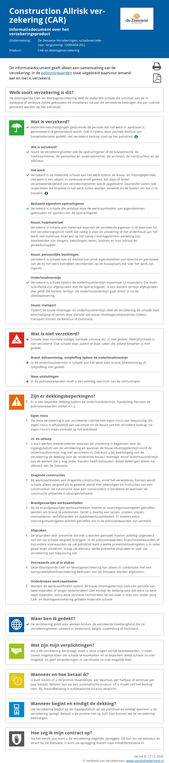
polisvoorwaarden (56, 72)
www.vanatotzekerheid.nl (145, 761)
